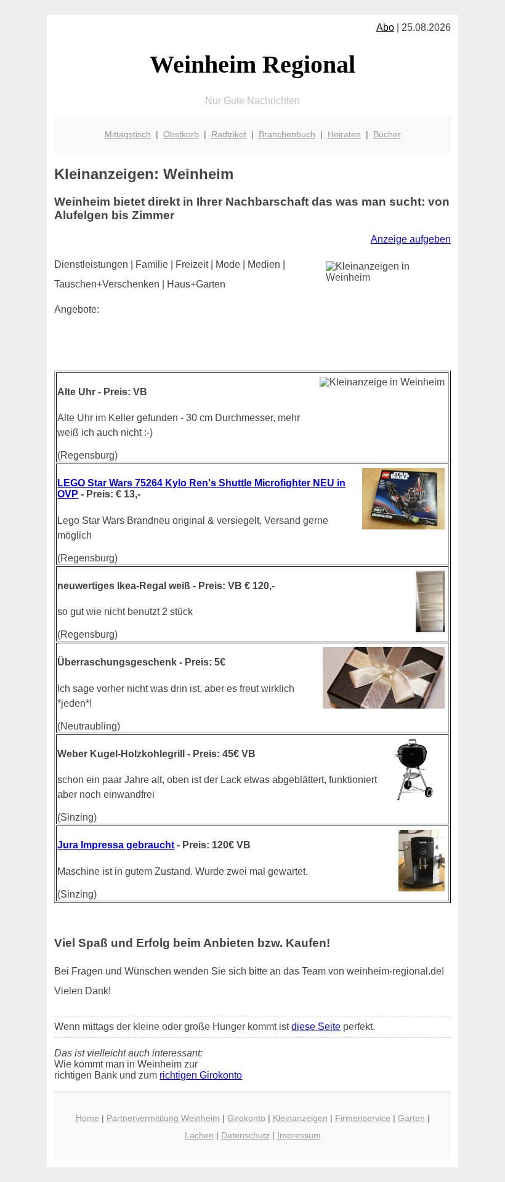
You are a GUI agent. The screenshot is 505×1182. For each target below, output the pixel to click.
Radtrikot (228, 134)
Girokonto (246, 1118)
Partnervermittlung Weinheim (163, 1118)
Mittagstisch (128, 134)
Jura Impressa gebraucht (115, 845)
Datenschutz (245, 1135)
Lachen (199, 1135)
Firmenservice (362, 1118)
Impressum (299, 1135)
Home (87, 1118)
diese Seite (316, 1026)
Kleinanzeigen (300, 1118)
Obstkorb (181, 134)
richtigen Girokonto (201, 1075)
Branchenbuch (287, 134)
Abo (385, 27)
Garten (411, 1118)
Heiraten (344, 134)
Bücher (387, 134)
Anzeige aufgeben (411, 239)
